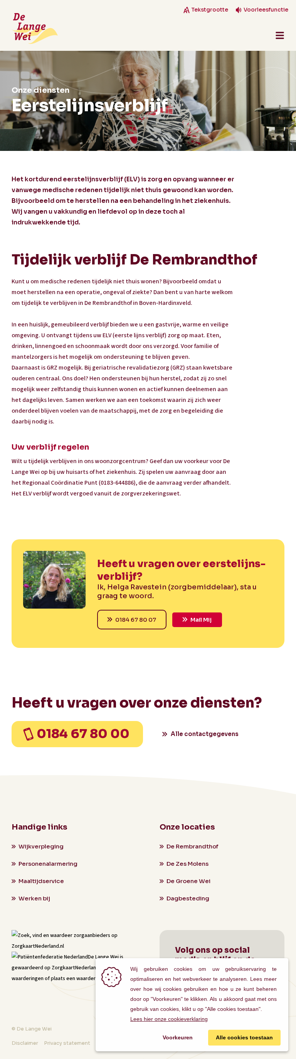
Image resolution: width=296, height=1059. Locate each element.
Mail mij (201, 619)
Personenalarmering (47, 863)
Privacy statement (67, 1043)
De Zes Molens (187, 863)
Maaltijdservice (41, 881)
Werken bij (34, 898)
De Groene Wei (188, 881)
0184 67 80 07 (135, 619)
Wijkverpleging (41, 846)
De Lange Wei (103, 957)
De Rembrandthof (192, 846)
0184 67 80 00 (83, 733)
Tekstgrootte (209, 10)
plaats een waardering (77, 978)
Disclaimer (25, 1043)
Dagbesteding (187, 898)
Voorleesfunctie (266, 10)
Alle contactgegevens (205, 734)
